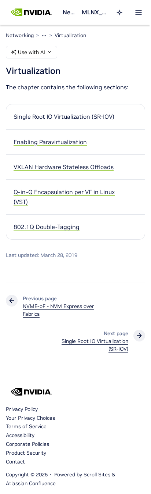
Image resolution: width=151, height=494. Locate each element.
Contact (15, 461)
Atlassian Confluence (31, 483)
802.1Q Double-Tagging (47, 226)
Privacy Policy (22, 409)
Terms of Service (26, 426)
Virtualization (70, 35)
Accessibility (20, 435)
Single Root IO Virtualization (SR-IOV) (64, 116)
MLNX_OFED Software (94, 12)
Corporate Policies (27, 444)
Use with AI (31, 52)
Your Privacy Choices (30, 418)
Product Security (26, 453)
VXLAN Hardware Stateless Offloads (64, 167)
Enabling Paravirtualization (50, 142)
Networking (69, 12)
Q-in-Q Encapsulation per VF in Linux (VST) (64, 196)
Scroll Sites (97, 474)
